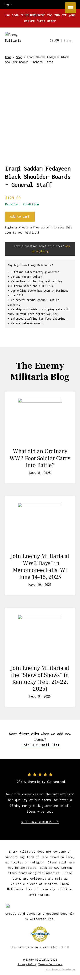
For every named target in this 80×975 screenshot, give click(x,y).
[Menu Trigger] (70, 7)
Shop (19, 57)
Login (9, 227)
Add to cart (20, 216)
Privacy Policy (27, 964)
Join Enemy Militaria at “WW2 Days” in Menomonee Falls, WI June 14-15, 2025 (40, 566)
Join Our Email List (41, 745)
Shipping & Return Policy (40, 821)
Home (8, 57)
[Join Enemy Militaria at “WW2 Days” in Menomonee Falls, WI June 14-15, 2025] (40, 525)
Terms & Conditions (50, 964)
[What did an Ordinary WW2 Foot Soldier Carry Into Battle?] (40, 420)
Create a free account (35, 227)
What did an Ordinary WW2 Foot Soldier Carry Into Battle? (40, 458)
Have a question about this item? (41, 248)
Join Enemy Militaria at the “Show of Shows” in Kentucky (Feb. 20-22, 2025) (40, 678)
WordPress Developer (61, 969)
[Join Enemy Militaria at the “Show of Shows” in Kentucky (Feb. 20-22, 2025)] (40, 637)
